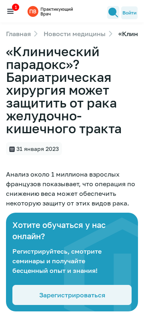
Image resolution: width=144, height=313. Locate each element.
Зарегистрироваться (72, 295)
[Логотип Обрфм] (51, 11)
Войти (129, 13)
